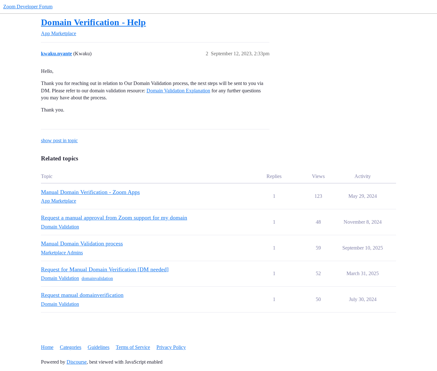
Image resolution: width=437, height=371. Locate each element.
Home (47, 347)
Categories (70, 347)
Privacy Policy (171, 347)
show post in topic (59, 140)
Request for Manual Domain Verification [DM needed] (105, 269)
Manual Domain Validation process (82, 243)
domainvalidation (97, 278)
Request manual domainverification (82, 295)
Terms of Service (133, 347)
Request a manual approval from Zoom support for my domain (114, 217)
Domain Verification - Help (93, 22)
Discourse (77, 362)
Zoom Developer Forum (27, 6)
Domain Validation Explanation (178, 90)
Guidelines (98, 347)
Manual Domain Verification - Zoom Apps (90, 192)
